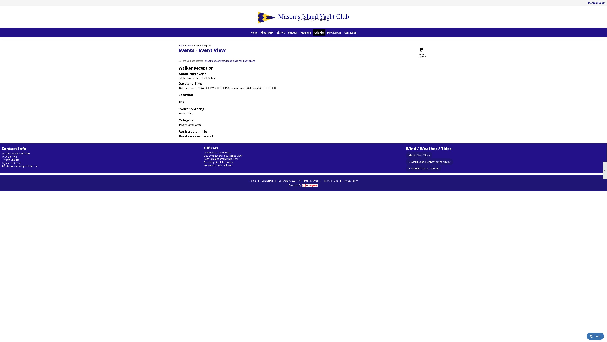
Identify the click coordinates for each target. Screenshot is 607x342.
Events (190, 45)
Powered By (295, 185)
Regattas (292, 32)
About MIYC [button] (267, 32)
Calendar (319, 32)
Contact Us (350, 32)
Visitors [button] (281, 32)
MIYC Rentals (334, 32)
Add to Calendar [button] (422, 52)
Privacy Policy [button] (351, 180)
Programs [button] (306, 32)
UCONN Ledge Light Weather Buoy (429, 162)
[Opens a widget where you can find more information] (595, 336)
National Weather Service (423, 168)
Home (254, 32)
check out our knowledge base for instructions (230, 60)
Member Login (596, 3)
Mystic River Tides (419, 155)
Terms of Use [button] (331, 180)
